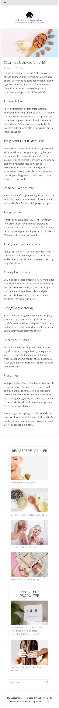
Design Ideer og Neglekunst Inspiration (29, 515)
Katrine (10, 68)
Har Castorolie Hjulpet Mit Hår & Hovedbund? (26, 669)
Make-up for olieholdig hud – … (25, 482)
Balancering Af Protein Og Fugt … (26, 579)
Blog (21, 68)
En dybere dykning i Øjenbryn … (25, 547)
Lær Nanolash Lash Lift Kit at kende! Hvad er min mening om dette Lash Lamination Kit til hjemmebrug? (27, 630)
